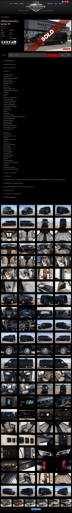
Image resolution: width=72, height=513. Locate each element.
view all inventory (36, 509)
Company (21, 3)
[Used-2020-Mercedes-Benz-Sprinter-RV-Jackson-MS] (9, 210)
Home (11, 3)
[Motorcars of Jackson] (35, 6)
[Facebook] (63, 2)
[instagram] (67, 2)
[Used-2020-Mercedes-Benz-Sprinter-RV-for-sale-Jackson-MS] (27, 210)
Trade (56, 3)
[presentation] (4, 55)
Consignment (50, 3)
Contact (60, 3)
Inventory (16, 3)
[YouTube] (65, 2)
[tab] (4, 55)
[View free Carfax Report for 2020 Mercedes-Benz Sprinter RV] (9, 44)
